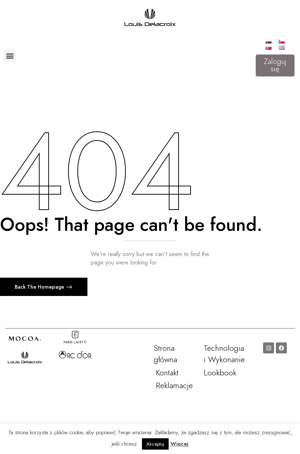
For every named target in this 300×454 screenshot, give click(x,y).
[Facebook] (281, 347)
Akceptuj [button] (155, 443)
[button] (10, 55)
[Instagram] (268, 347)
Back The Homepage (40, 286)
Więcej (179, 444)
